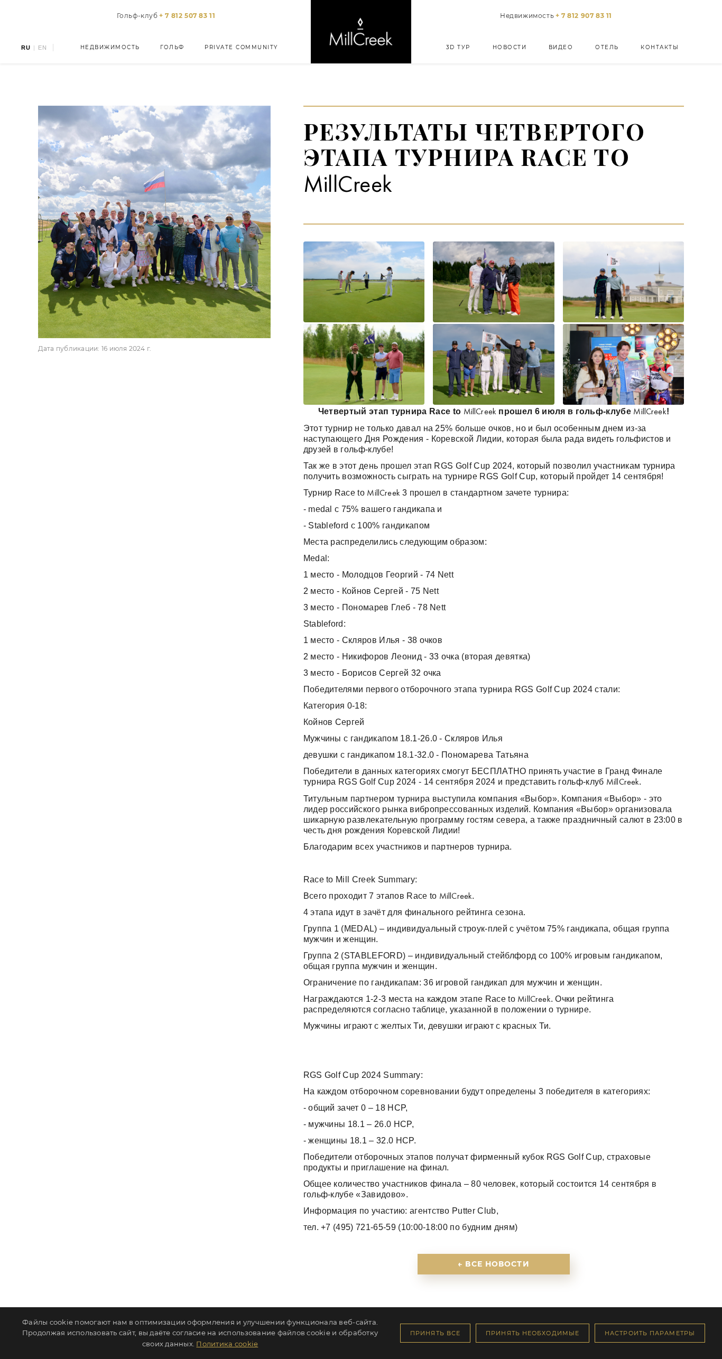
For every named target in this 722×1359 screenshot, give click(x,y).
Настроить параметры (650, 1333)
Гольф (172, 47)
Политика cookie (227, 1343)
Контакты (660, 47)
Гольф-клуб (166, 16)
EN (42, 48)
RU (26, 48)
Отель (607, 47)
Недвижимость (556, 16)
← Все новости (494, 1264)
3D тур (458, 47)
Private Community (241, 47)
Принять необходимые (532, 1333)
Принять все (435, 1333)
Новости (510, 47)
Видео (561, 47)
